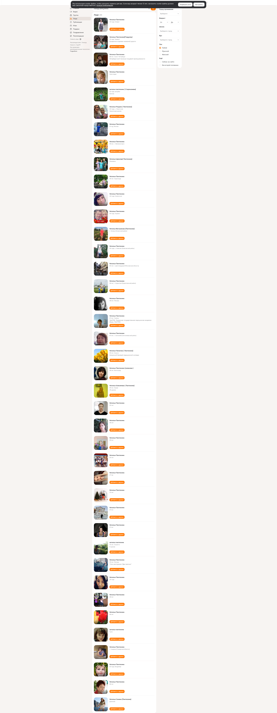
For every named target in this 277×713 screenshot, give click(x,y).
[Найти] (153, 8)
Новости (73, 45)
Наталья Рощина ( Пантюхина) (121, 107)
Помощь (84, 42)
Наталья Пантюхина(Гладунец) (121, 37)
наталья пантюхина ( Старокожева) (123, 89)
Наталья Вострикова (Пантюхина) (122, 229)
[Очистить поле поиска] (149, 8)
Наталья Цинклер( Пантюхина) (121, 159)
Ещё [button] (77, 45)
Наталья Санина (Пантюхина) (120, 699)
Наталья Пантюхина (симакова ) (121, 368)
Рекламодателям (75, 42)
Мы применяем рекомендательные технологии (80, 49)
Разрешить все (185, 5)
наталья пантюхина (117, 542)
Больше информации (105, 5)
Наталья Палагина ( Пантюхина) (121, 351)
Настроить (199, 5)
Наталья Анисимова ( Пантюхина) (122, 386)
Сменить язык (74, 39)
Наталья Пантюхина (117, 20)
